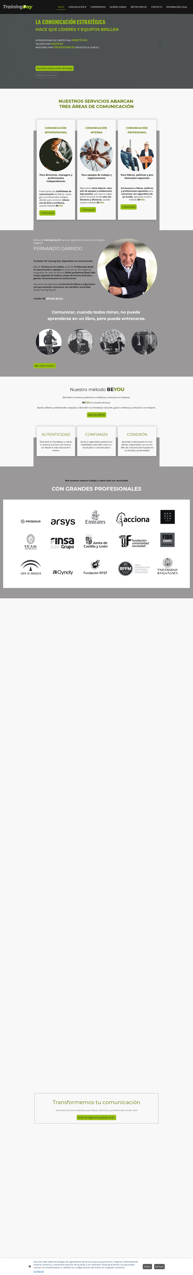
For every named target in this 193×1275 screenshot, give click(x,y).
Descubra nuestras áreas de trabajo (54, 68)
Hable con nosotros (46, 75)
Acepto (147, 1266)
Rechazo (159, 1266)
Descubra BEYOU (96, 414)
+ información (47, 212)
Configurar (38, 1271)
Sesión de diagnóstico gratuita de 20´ (96, 1117)
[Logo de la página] (18, 7)
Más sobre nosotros (45, 365)
